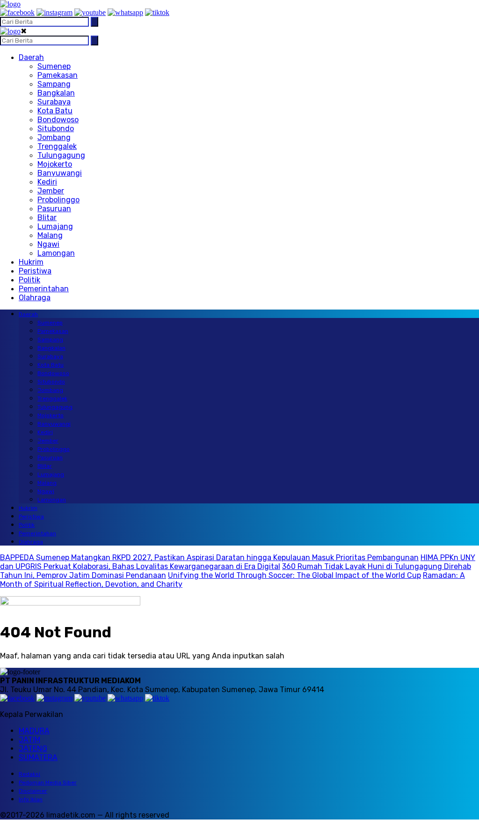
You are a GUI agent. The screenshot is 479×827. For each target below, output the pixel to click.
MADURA (34, 730)
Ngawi (48, 244)
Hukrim (31, 262)
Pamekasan (57, 75)
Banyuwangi (59, 173)
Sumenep (54, 66)
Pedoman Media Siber (48, 782)
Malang (50, 235)
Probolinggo (58, 199)
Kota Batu (55, 110)
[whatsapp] (125, 12)
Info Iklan (31, 799)
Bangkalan (56, 93)
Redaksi (29, 774)
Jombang (54, 137)
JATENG (33, 748)
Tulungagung (61, 155)
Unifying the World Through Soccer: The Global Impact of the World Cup (294, 575)
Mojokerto (54, 164)
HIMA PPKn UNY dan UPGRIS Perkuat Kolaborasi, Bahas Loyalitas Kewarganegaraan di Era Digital (237, 562)
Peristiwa (35, 270)
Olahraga (35, 297)
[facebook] (17, 12)
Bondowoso (58, 119)
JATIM (29, 739)
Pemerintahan (44, 288)
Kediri (47, 181)
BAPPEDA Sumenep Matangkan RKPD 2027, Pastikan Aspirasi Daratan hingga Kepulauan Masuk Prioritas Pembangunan (209, 557)
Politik (29, 279)
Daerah (31, 57)
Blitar (47, 217)
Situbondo (55, 128)
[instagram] (54, 12)
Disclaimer (33, 791)
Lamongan (56, 253)
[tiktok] (157, 12)
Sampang (54, 84)
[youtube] (90, 12)
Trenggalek (57, 146)
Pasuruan (54, 208)
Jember (50, 190)
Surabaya (54, 101)
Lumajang (55, 226)
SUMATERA (38, 757)
